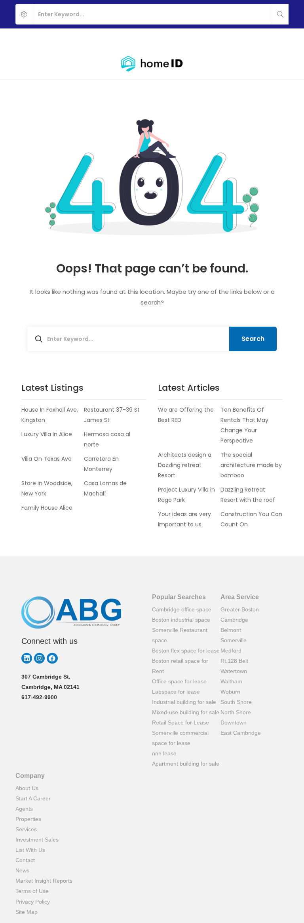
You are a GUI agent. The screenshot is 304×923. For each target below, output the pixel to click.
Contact (25, 860)
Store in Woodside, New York (46, 488)
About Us (26, 788)
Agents (24, 809)
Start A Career (33, 798)
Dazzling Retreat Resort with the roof (247, 495)
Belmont (230, 630)
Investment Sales (37, 839)
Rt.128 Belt (234, 661)
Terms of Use (32, 891)
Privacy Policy (32, 901)
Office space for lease (179, 681)
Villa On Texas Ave (46, 459)
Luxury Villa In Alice (46, 434)
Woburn (230, 691)
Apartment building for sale (185, 763)
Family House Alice (46, 508)
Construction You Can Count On (251, 519)
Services (26, 829)
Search (252, 338)
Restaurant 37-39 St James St (112, 415)
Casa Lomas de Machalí (105, 488)
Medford (230, 650)
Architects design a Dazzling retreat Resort (184, 465)
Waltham (231, 681)
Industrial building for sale (184, 702)
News (22, 870)
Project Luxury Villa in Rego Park (186, 495)
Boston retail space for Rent (180, 666)
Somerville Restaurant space (179, 635)
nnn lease (164, 753)
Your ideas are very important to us (184, 519)
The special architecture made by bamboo (251, 465)
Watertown (233, 671)
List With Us (30, 850)
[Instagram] (39, 658)
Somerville (233, 640)
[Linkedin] (26, 658)
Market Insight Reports (43, 881)
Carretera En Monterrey (101, 464)
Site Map (26, 912)
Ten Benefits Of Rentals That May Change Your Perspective (244, 425)
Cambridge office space (181, 609)
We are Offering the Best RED (186, 415)
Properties (28, 819)
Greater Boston (239, 609)
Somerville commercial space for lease (180, 738)
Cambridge (234, 620)
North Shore (235, 712)
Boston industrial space (181, 620)
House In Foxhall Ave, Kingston (49, 415)
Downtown (233, 722)
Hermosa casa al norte (107, 439)
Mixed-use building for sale (185, 712)
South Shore (236, 702)
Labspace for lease (176, 691)
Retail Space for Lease (180, 722)
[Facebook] (52, 658)
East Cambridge (240, 733)
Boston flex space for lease (186, 650)
